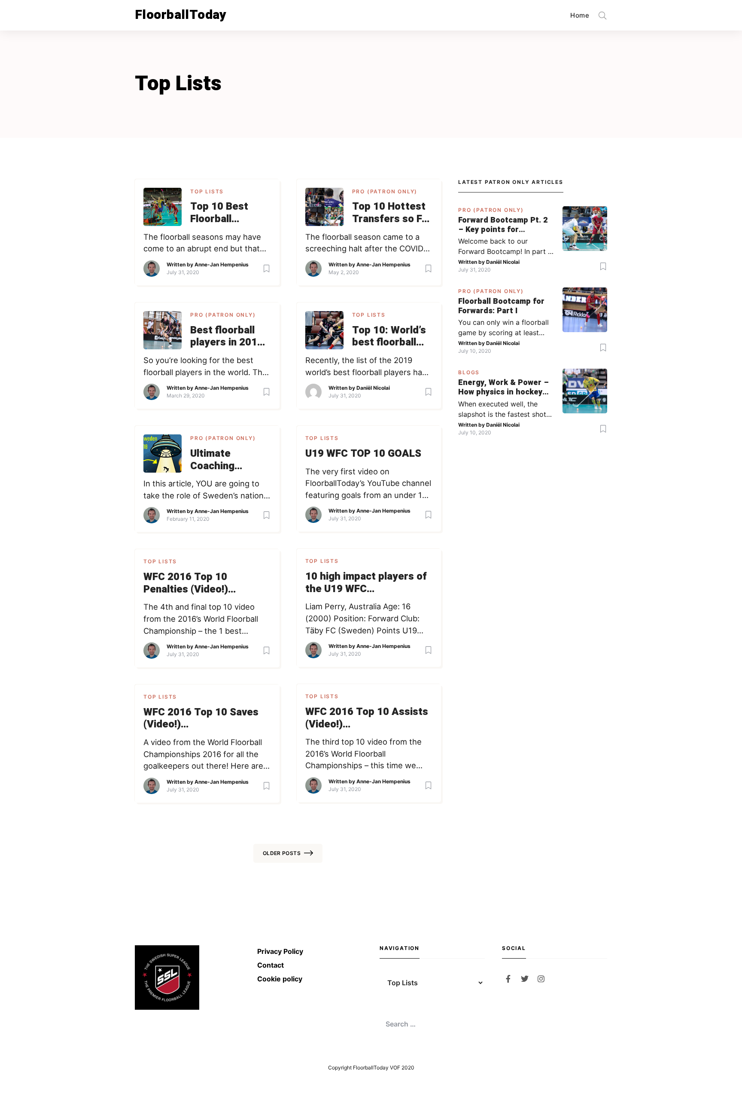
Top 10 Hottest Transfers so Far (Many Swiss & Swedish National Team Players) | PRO (392, 213)
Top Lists (207, 191)
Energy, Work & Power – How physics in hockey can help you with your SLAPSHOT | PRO (503, 387)
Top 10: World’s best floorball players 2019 (389, 336)
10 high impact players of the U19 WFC (366, 583)
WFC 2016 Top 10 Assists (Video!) (366, 718)
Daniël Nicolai (373, 388)
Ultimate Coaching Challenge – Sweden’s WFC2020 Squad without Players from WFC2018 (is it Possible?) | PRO (229, 460)
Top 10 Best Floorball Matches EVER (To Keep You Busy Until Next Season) (226, 213)
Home (579, 15)
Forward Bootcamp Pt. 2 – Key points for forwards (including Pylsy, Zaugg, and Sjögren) (502, 225)
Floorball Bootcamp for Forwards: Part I (501, 306)
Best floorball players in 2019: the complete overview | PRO (228, 336)
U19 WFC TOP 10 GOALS (363, 454)
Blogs (469, 372)
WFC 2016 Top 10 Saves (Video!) (200, 718)
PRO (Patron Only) (385, 191)
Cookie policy (279, 978)
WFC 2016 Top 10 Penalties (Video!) (185, 583)
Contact (270, 965)
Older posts (282, 853)
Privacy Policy (280, 951)
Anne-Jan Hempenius (222, 264)
